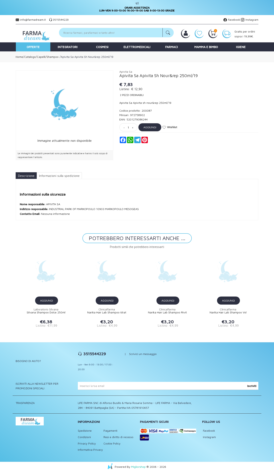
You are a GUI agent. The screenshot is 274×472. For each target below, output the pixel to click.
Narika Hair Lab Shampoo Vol (228, 312)
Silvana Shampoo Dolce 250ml (46, 312)
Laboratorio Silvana (46, 309)
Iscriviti (251, 385)
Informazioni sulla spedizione (59, 175)
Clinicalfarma (106, 309)
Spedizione (85, 430)
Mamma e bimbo (206, 47)
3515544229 (61, 19)
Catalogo (30, 56)
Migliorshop (138, 466)
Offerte (33, 47)
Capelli (41, 56)
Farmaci (171, 47)
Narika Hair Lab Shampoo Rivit (167, 312)
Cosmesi (102, 47)
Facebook (233, 19)
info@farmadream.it (33, 19)
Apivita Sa (125, 71)
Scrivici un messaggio (143, 354)
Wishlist (172, 127)
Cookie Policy (112, 443)
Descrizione (26, 175)
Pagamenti (110, 430)
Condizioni (84, 437)
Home (19, 56)
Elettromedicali (137, 47)
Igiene (241, 47)
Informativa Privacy (90, 449)
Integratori (68, 47)
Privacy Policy (87, 443)
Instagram (251, 19)
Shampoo (53, 56)
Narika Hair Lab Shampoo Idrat (106, 312)
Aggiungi (149, 127)
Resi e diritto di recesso (118, 437)
